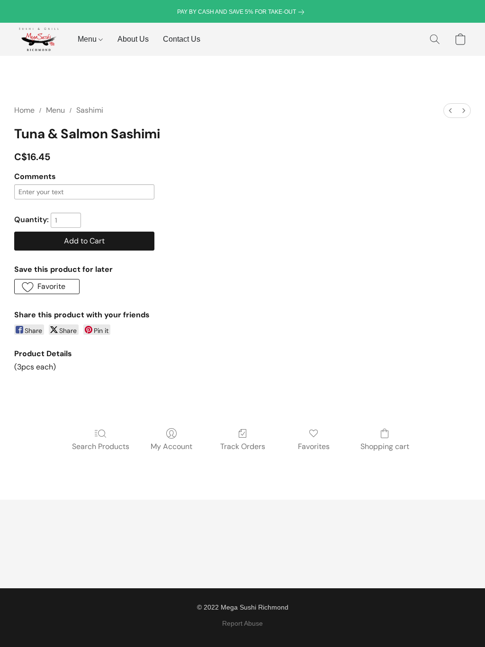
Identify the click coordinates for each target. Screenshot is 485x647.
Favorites (314, 446)
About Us (133, 39)
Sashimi (89, 110)
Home (24, 110)
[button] (39, 39)
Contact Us (181, 39)
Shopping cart (384, 446)
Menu (88, 39)
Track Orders (242, 446)
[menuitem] (450, 110)
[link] (242, 12)
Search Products (100, 446)
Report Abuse (242, 623)
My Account (171, 446)
